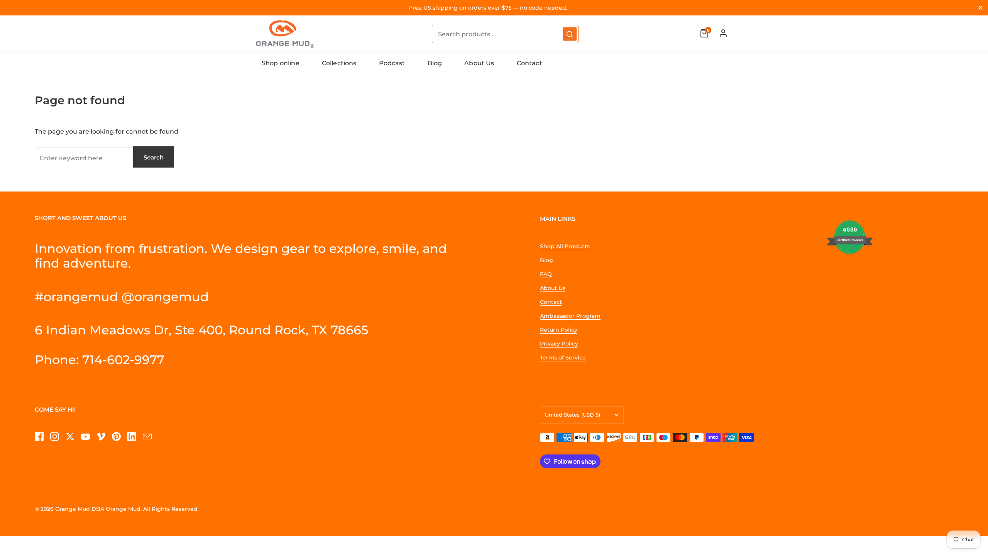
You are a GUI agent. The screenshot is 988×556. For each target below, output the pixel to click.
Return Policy (558, 329)
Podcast (392, 63)
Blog (435, 63)
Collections (339, 63)
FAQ (546, 274)
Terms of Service (563, 357)
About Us (479, 63)
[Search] (570, 34)
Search (154, 157)
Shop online (280, 63)
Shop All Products (565, 246)
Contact (529, 63)
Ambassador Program (570, 315)
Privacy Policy (559, 343)
